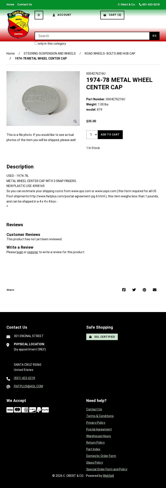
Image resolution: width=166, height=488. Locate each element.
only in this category (51, 43)
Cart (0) (114, 14)
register (32, 252)
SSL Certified (104, 336)
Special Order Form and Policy (106, 469)
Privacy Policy (95, 422)
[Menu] (39, 15)
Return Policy (95, 442)
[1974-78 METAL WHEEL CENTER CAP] (43, 98)
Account (64, 14)
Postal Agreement (99, 429)
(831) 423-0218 (24, 378)
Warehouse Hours (98, 436)
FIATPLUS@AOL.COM (28, 386)
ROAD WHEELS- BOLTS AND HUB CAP (110, 53)
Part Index (93, 449)
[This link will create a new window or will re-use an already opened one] (124, 290)
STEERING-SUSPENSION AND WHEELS (50, 53)
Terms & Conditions (100, 416)
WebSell (108, 475)
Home (10, 4)
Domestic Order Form (101, 456)
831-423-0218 (151, 4)
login (20, 252)
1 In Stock (93, 148)
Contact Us (24, 4)
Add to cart (110, 134)
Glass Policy (94, 462)
